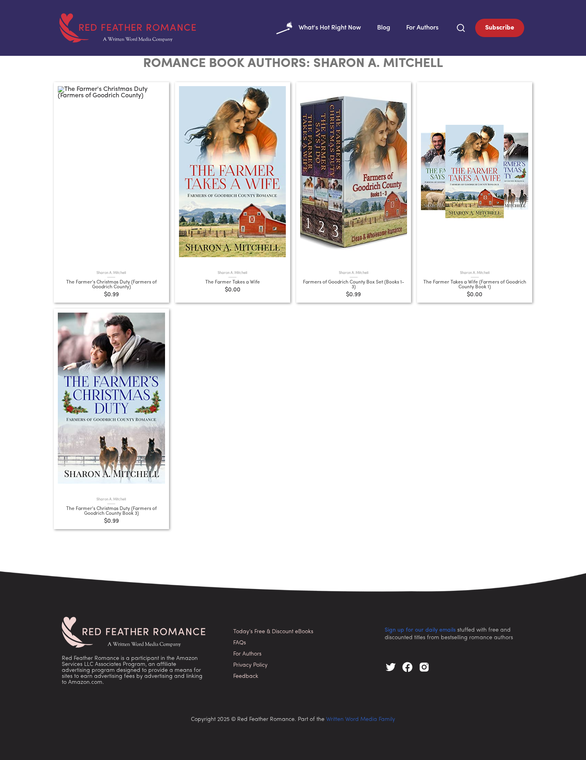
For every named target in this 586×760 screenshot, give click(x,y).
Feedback (245, 676)
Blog (383, 28)
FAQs (239, 643)
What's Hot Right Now (330, 28)
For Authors (422, 28)
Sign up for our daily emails (420, 630)
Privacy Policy (250, 665)
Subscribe (499, 28)
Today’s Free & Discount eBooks (273, 632)
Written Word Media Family (360, 720)
